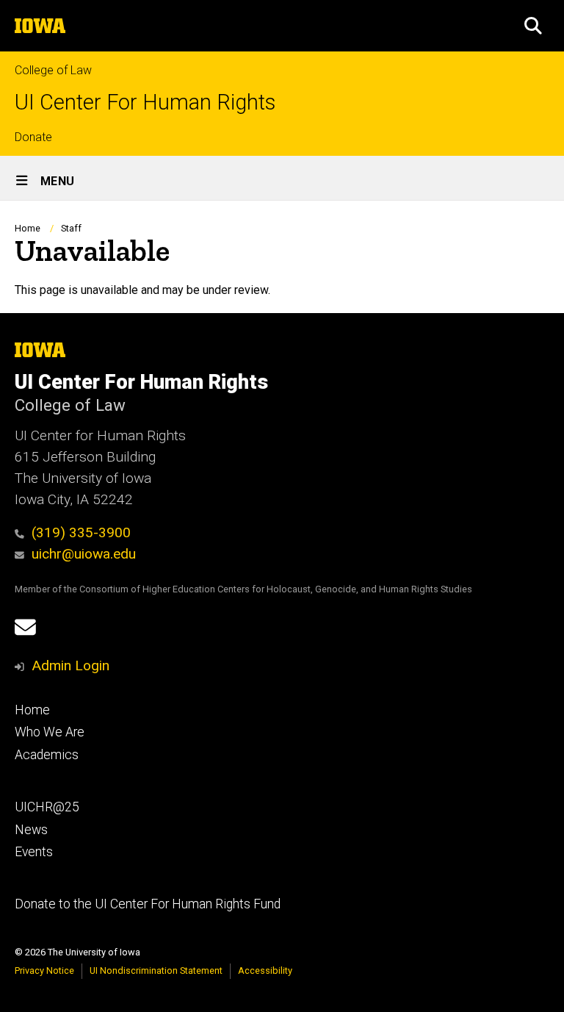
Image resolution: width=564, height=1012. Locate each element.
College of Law (53, 70)
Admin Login (70, 665)
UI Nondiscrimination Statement (156, 970)
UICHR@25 (47, 807)
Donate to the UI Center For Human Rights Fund (148, 904)
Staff (71, 228)
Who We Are (49, 732)
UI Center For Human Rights (145, 102)
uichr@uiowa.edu (84, 553)
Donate (33, 137)
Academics (47, 754)
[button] (533, 25)
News (31, 829)
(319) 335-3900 (81, 532)
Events (34, 851)
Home (27, 228)
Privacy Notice (44, 970)
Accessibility (265, 970)
